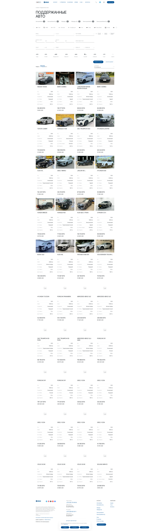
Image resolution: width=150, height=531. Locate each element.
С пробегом (63, 2)
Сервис (76, 2)
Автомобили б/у (100, 504)
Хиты (98, 517)
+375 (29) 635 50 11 (71, 511)
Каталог (55, 2)
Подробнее (66, 524)
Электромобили (100, 512)
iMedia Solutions (48, 519)
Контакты (87, 2)
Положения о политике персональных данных (44, 517)
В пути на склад (100, 521)
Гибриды (98, 507)
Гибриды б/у (99, 509)
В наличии (70, 2)
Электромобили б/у (101, 514)
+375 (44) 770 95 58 (71, 502)
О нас (81, 2)
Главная (37, 7)
